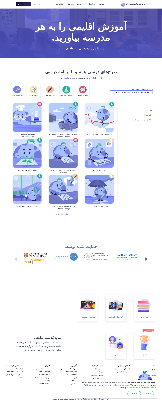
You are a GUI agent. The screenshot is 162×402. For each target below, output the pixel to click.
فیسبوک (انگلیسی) (123, 372)
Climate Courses (75, 4)
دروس (154, 369)
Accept (147, 393)
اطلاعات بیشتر (63, 214)
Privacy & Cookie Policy (144, 387)
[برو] (99, 117)
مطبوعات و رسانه (96, 378)
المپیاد (90, 4)
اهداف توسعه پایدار (143, 119)
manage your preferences (111, 385)
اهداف (149, 114)
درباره (101, 4)
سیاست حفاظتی (44, 383)
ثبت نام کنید (25, 4)
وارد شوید (36, 4)
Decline (134, 393)
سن (150, 110)
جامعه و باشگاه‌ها (97, 375)
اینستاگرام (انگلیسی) (122, 369)
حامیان (66, 78)
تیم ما (101, 372)
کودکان (154, 375)
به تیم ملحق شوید (96, 369)
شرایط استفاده (44, 374)
